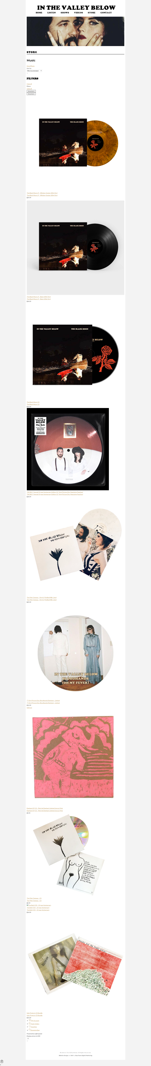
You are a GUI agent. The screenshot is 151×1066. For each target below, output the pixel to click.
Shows (65, 13)
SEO (72, 1055)
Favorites (34, 1027)
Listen (51, 13)
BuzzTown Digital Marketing (83, 1055)
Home (39, 13)
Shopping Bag (35, 1030)
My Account (35, 1020)
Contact (106, 13)
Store (92, 13)
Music (33, 66)
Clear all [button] (29, 84)
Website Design (63, 1055)
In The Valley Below (76, 7)
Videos (78, 13)
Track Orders (34, 1024)
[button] (75, 1063)
